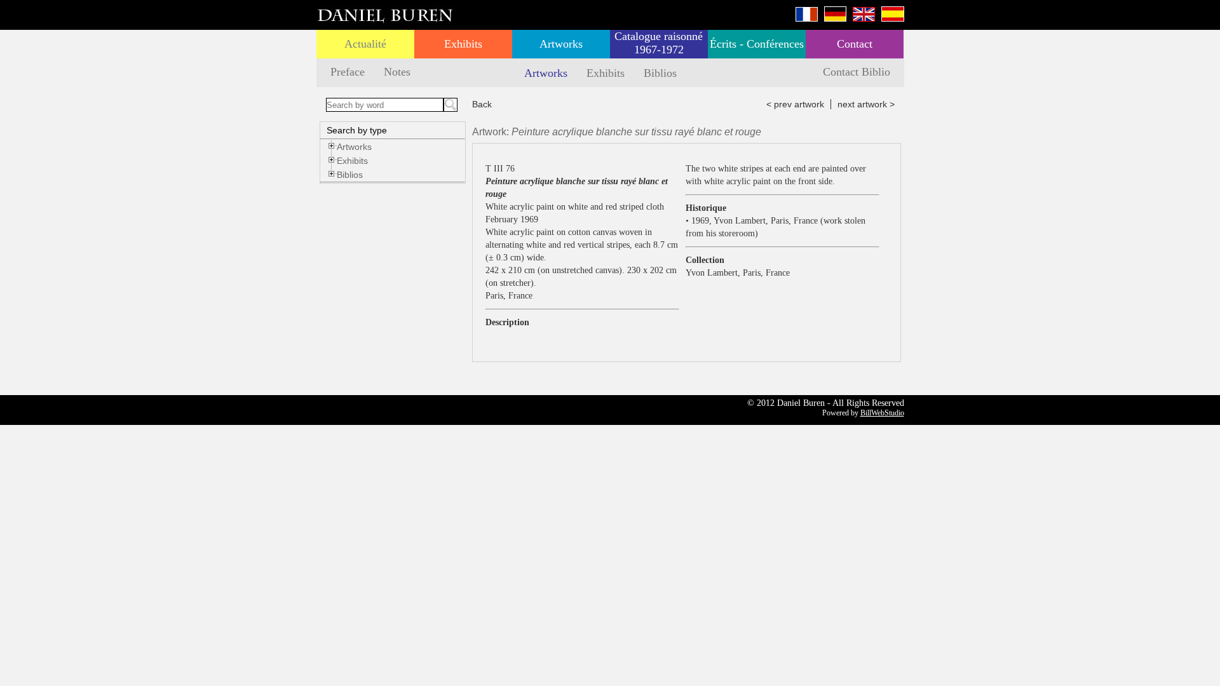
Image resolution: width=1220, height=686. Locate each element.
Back (482, 104)
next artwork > (866, 104)
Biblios (660, 73)
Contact (854, 43)
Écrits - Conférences (757, 43)
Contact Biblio (856, 71)
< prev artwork (795, 104)
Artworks (561, 43)
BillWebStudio (882, 412)
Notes (397, 71)
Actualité (365, 43)
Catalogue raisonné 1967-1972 (658, 43)
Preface (347, 71)
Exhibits (463, 43)
